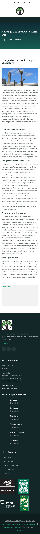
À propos (7, 457)
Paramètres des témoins (11, 524)
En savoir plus (7, 343)
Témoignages (9, 469)
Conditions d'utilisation (29, 524)
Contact (7, 473)
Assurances (8, 461)
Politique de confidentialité (13, 527)
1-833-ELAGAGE (19, 3)
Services (9, 40)
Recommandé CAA (11, 465)
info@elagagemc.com (9, 388)
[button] (4, 77)
